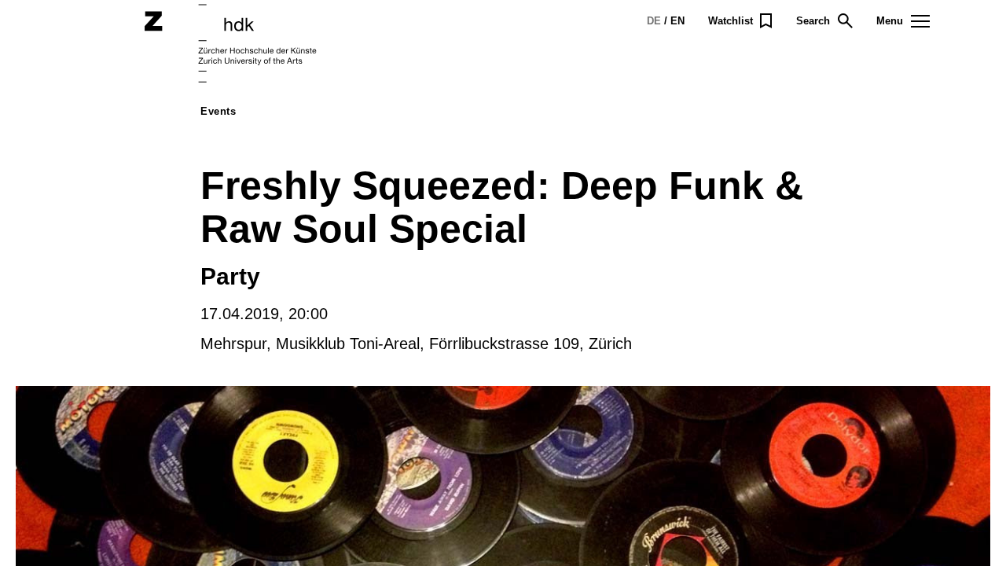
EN (677, 21)
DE (654, 21)
